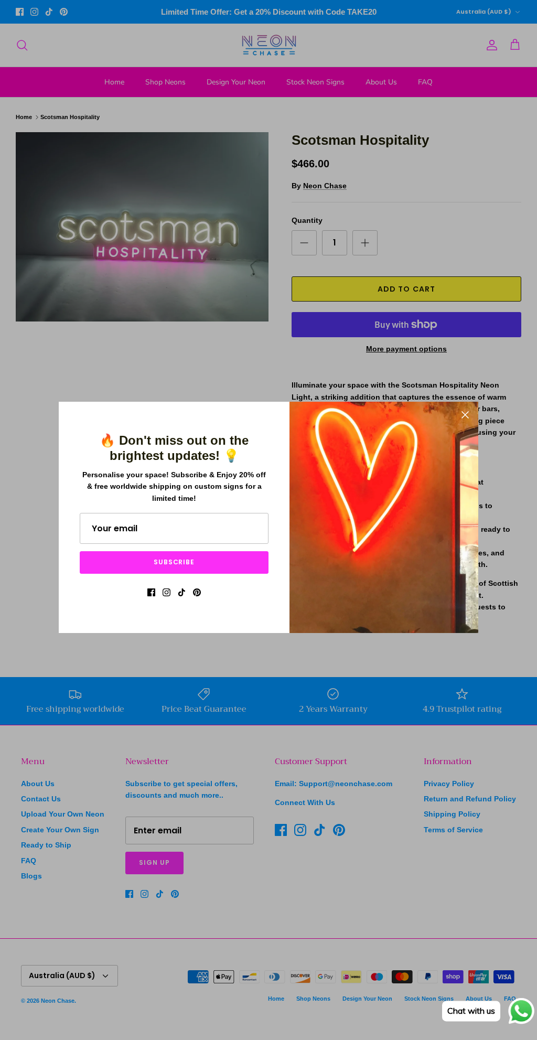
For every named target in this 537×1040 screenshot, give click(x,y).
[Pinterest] (197, 592)
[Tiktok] (182, 592)
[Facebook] (151, 592)
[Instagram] (166, 592)
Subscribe (174, 561)
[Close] (465, 414)
